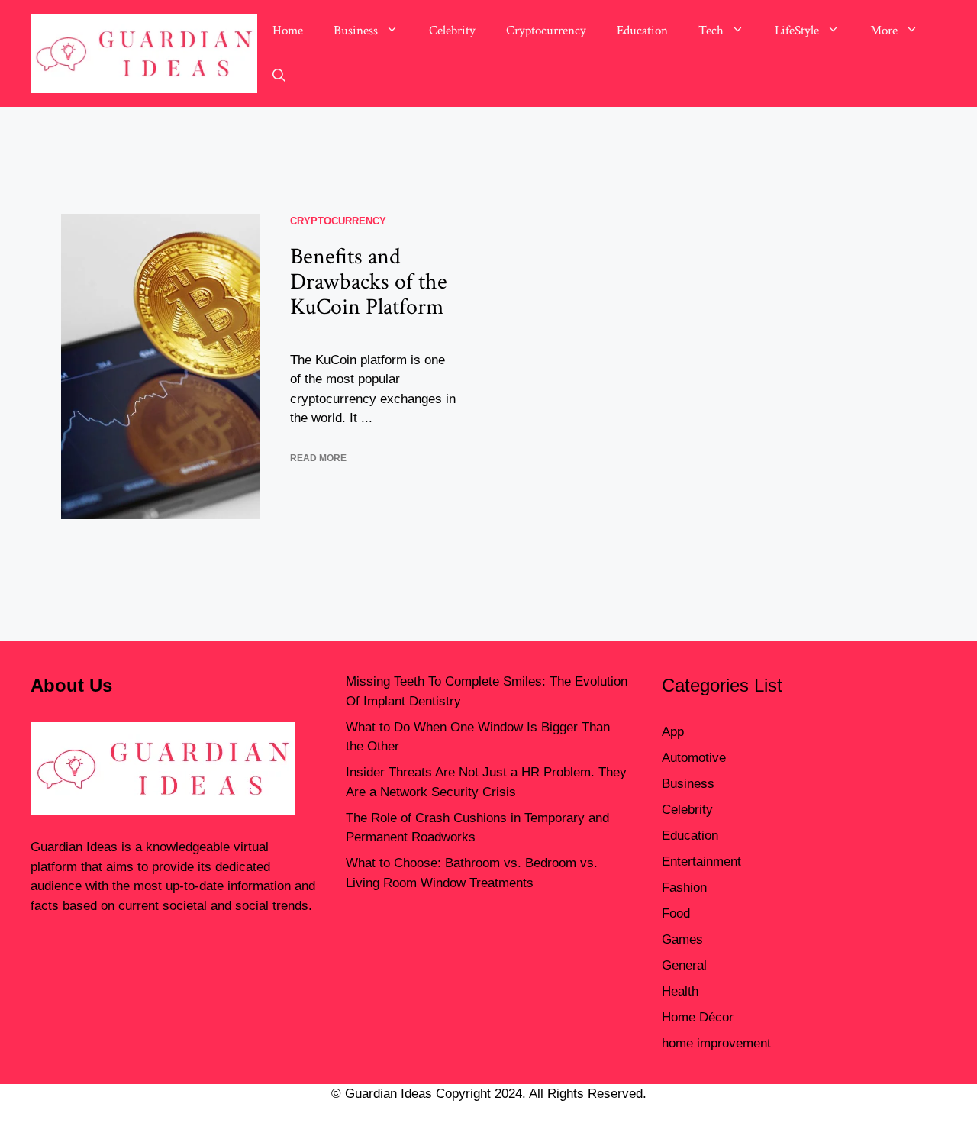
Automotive (694, 757)
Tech (711, 30)
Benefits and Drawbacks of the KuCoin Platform (368, 282)
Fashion (684, 887)
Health (680, 991)
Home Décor (698, 1017)
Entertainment (701, 861)
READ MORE (318, 458)
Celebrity (452, 30)
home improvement (716, 1043)
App (673, 731)
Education (642, 30)
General (684, 965)
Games (682, 939)
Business (356, 30)
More (884, 30)
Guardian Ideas (74, 847)
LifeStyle (797, 30)
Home (287, 30)
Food (676, 913)
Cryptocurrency (546, 30)
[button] (279, 76)
